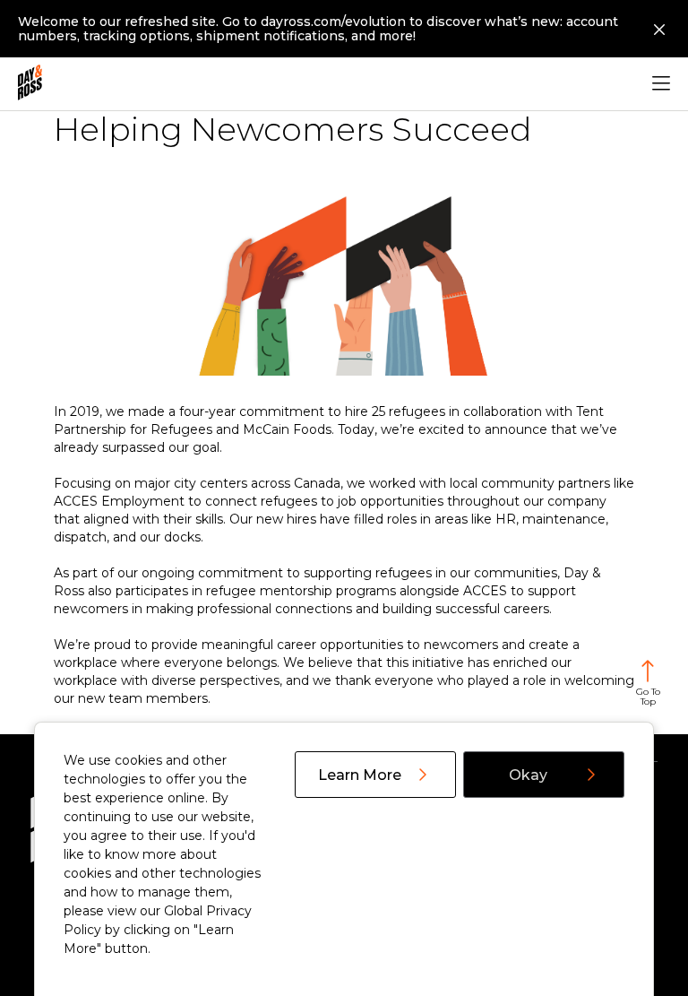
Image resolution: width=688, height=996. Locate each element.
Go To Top (648, 696)
